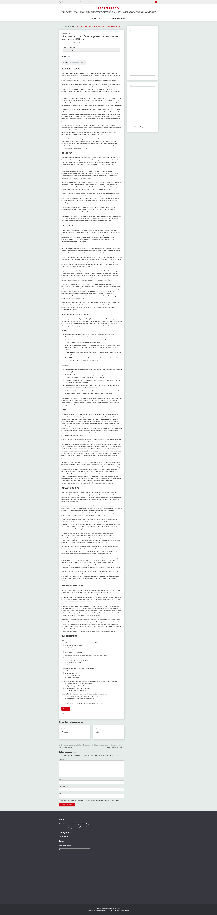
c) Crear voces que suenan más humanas (77, 688)
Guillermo (80, 43)
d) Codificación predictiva (72, 677)
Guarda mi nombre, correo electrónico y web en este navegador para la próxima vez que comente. (90, 800)
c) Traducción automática (72, 675)
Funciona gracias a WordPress (97, 910)
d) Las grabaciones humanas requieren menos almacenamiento (84, 703)
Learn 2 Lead (108, 8)
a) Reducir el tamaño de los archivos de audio (78, 683)
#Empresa (69, 845)
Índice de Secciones (69, 47)
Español (61, 2)
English (67, 2)
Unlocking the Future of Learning (81, 2)
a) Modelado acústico (71, 671)
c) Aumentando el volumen (73, 662)
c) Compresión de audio (72, 650)
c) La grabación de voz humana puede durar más (79, 701)
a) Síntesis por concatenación (74, 645)
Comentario (63, 759)
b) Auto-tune (69, 647)
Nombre (62, 779)
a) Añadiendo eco (70, 658)
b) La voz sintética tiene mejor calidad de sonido (79, 698)
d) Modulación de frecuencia (73, 652)
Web (60, 793)
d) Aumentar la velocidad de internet (76, 690)
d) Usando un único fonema (73, 665)
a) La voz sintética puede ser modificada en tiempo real (81, 696)
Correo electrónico (65, 786)
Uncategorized (65, 33)
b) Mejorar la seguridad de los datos (75, 686)
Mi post (64, 732)
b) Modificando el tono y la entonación (76, 660)
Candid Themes (124, 910)
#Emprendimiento (62, 845)
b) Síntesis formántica (71, 673)
